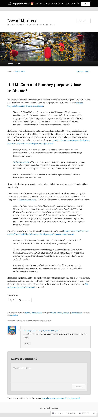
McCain (53, 313)
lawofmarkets (76, 313)
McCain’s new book (21, 162)
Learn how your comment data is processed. (61, 398)
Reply (27, 344)
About (19, 63)
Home (10, 63)
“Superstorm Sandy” (27, 199)
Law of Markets (21, 20)
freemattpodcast (30, 331)
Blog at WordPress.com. (49, 408)
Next (88, 71)
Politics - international (33, 313)
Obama (59, 313)
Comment (78, 386)
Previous (79, 71)
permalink (14, 315)
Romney (66, 313)
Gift (85, 3)
